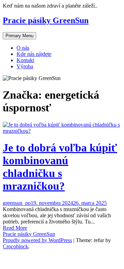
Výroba (25, 66)
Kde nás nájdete (34, 54)
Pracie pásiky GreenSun (46, 20)
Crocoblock (15, 246)
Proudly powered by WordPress (37, 240)
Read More (15, 228)
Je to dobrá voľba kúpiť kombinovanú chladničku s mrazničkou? (60, 166)
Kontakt (25, 60)
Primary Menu (19, 35)
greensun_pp (17, 203)
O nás (23, 48)
